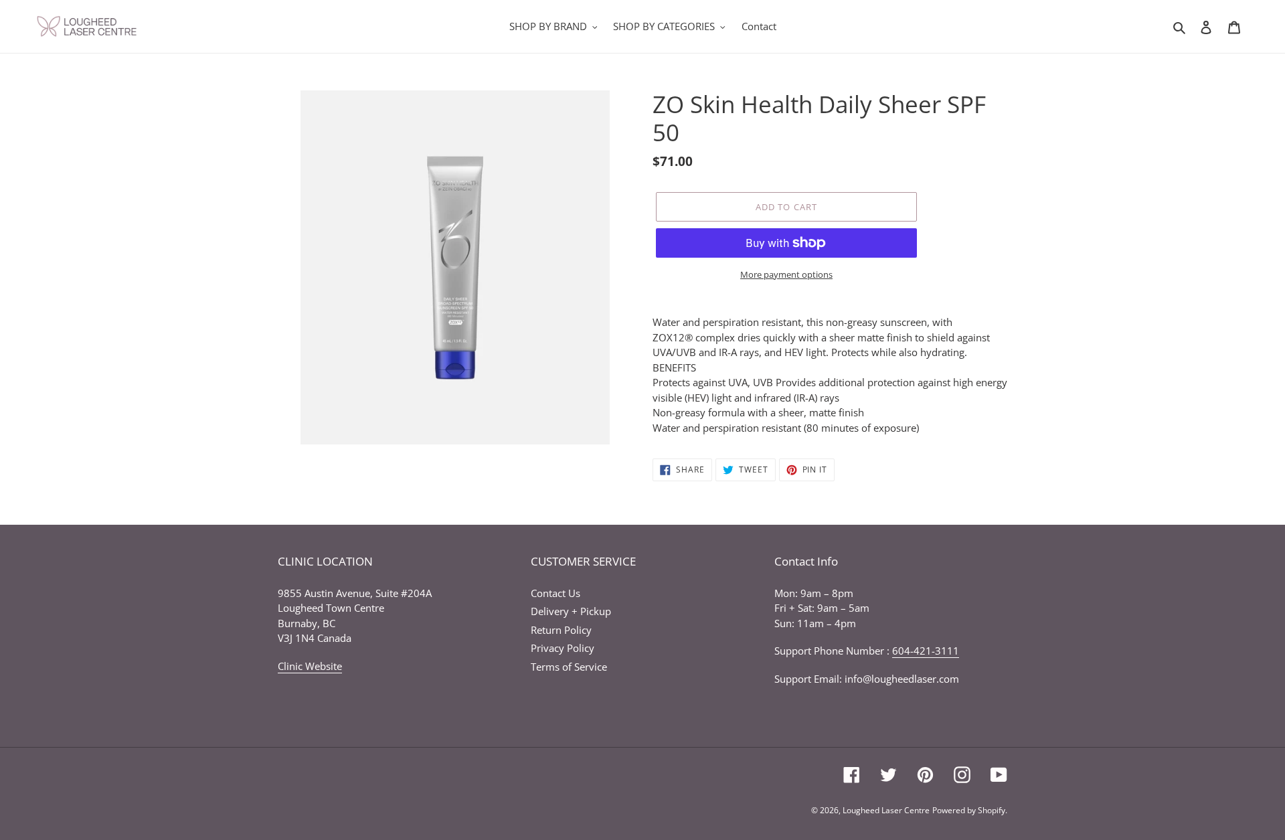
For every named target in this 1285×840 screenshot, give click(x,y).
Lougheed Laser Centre (886, 810)
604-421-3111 (925, 650)
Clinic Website (310, 666)
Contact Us (555, 593)
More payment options (786, 274)
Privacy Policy (562, 648)
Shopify (991, 810)
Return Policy (561, 630)
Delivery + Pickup (571, 611)
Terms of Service (569, 666)
